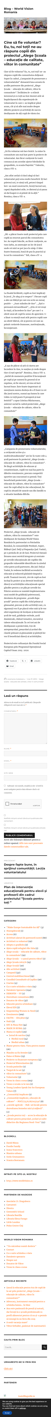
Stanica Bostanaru (15, 1160)
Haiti (8, 1021)
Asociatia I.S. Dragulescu (18, 1201)
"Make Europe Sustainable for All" (23, 927)
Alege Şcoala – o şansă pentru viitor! (24, 958)
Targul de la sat (13, 1070)
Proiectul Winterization (17, 1063)
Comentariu (11, 711)
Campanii (11, 972)
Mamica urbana (14, 1153)
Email (7, 761)
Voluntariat (12, 1077)
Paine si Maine (13, 1056)
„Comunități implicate (17, 1094)
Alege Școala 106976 (16, 962)
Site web (8, 773)
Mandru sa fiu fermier (17, 1052)
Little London (13, 1222)
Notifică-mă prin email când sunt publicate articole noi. (24, 829)
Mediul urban (18, 1042)
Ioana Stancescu (14, 1150)
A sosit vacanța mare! (16, 1322)
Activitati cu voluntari (17, 941)
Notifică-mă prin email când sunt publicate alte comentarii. (23, 819)
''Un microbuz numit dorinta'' (21, 1246)
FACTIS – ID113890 (15, 1018)
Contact (10, 1249)
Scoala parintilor (14, 1066)
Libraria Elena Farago (16, 1218)
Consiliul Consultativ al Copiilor (21, 979)
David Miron (12, 1143)
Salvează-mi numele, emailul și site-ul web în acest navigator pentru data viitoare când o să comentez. (23, 789)
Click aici (8, 1368)
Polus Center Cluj (14, 1225)
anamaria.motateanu (16, 679)
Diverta (10, 1208)
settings (22, 1408)
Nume (7, 749)
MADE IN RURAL (14, 1028)
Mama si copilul (14, 1032)
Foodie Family (13, 1146)
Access (9, 934)
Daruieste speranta (15, 1256)
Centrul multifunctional (18, 976)
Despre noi (11, 1260)
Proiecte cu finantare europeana (22, 1059)
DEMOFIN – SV (13, 993)
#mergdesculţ (13, 931)
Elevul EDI (11, 1007)
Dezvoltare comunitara (17, 997)
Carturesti (11, 1205)
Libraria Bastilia (14, 1215)
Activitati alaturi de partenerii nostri (24, 938)
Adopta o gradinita (15, 945)
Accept (7, 1413)
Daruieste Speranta (15, 990)
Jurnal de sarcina (17, 1035)
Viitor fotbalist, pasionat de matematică (26, 1326)
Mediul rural (17, 1039)
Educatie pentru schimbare (19, 1004)
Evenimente (12, 1014)
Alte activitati (13, 969)
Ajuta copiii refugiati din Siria (20, 948)
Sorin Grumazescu (15, 1157)
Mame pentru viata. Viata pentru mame (25, 1045)
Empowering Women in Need (20, 1011)
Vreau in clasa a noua (16, 1080)
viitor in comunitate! (16, 1073)
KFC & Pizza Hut (14, 1025)
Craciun (10, 983)
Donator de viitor (14, 1000)
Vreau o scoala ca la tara (18, 1084)
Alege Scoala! (12, 965)
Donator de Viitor (15, 1263)
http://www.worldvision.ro (19, 1181)
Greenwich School (15, 1211)
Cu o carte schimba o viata (19, 986)
